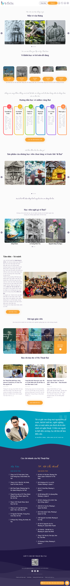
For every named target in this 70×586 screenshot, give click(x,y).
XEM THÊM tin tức (35, 402)
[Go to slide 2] (33, 246)
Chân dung (35, 74)
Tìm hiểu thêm (9, 79)
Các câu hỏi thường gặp (35, 139)
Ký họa (22, 74)
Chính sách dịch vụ (49, 577)
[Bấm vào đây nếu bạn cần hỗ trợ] (67, 583)
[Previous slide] (1, 33)
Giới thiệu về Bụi (13, 311)
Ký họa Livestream (14, 42)
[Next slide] (68, 33)
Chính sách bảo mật (20, 577)
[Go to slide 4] (35, 46)
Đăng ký (53, 3)
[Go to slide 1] (31, 46)
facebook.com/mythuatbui (42, 568)
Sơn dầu (61, 74)
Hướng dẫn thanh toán (38, 577)
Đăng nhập (43, 3)
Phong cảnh (9, 74)
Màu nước (48, 74)
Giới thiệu (29, 577)
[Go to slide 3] (34, 246)
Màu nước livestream (35, 42)
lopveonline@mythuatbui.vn (28, 568)
